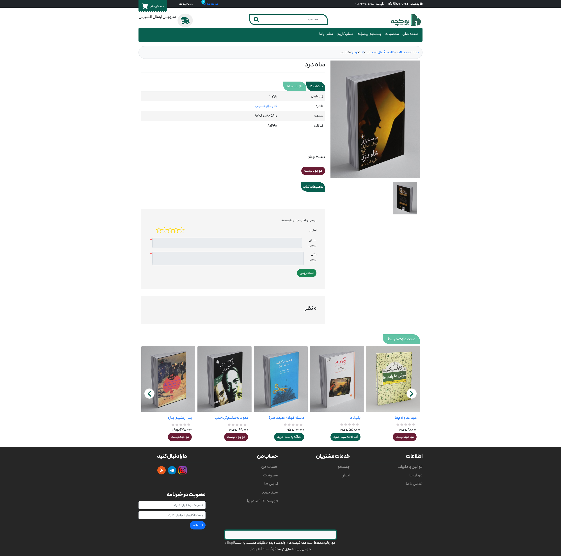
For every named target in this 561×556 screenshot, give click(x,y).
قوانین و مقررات (410, 467)
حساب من (269, 467)
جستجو (344, 467)
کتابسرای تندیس (266, 106)
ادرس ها (271, 484)
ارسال (229, 543)
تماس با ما (326, 34)
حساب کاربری (345, 34)
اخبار (346, 475)
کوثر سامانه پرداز (263, 549)
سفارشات (270, 475)
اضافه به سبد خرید (289, 437)
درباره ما (416, 475)
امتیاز (312, 230)
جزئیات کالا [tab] (316, 86)
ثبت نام (198, 525)
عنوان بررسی (312, 243)
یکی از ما (355, 418)
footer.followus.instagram (182, 470)
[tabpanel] (233, 111)
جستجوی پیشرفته (369, 34)
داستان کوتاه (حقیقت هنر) (286, 418)
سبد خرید (270, 492)
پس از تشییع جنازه (180, 418)
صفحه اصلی (410, 34)
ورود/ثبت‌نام (186, 4)
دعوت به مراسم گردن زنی (231, 418)
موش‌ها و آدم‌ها (406, 418)
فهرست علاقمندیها (262, 501)
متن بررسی (312, 257)
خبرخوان (161, 470)
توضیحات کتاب (313, 186)
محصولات (392, 34)
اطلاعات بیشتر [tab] (294, 86)
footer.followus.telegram (172, 470)
